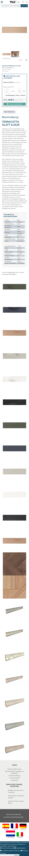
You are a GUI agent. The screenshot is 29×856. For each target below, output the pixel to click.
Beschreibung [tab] (9, 112)
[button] (4, 848)
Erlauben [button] (16, 855)
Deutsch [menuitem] (23, 829)
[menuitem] (6, 826)
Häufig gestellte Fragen (14, 769)
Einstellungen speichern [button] (7, 855)
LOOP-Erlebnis (14, 204)
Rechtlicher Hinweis (13, 814)
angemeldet (11, 272)
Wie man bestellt (14, 778)
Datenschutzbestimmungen (14, 817)
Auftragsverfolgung (14, 775)
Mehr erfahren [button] (12, 846)
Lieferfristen (14, 780)
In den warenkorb (15, 104)
